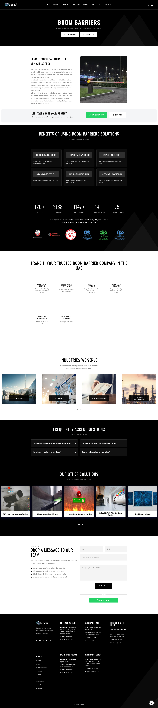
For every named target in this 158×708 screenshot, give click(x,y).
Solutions (65, 4)
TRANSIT (82, 704)
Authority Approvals (42, 667)
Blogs (39, 664)
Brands (39, 660)
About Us (40, 685)
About (99, 4)
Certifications (75, 4)
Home (48, 4)
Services (56, 4)
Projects (85, 4)
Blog (93, 4)
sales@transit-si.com (70, 640)
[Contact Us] (148, 5)
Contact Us (108, 4)
